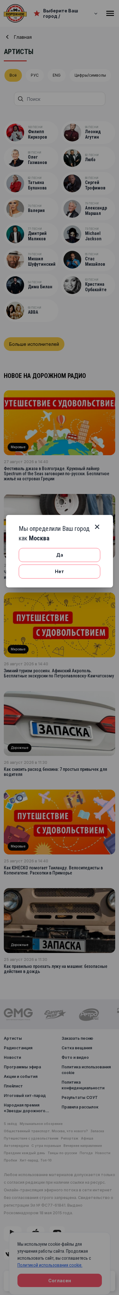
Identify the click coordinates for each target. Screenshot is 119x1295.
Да (59, 555)
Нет (59, 571)
